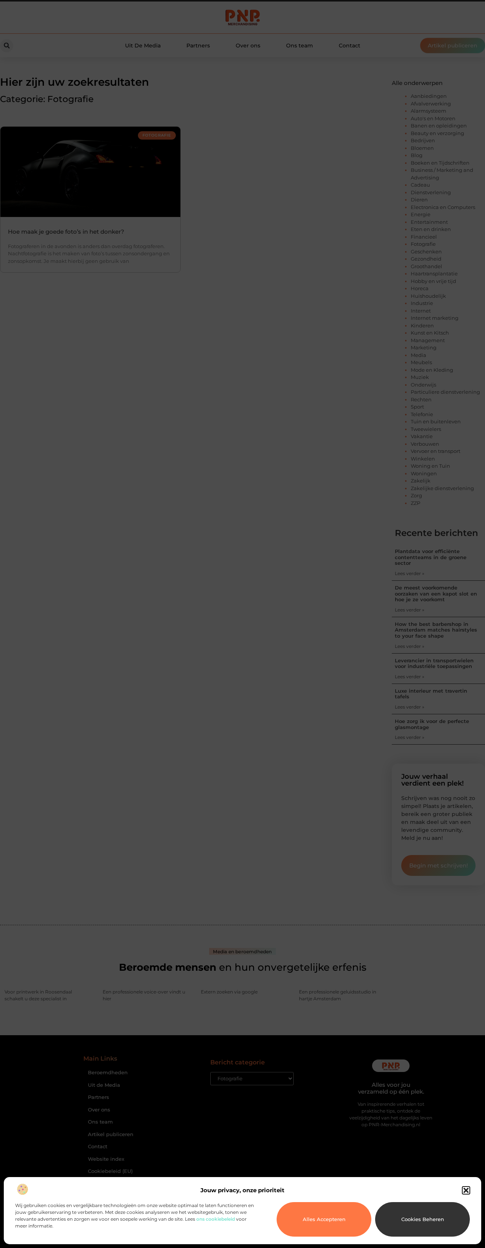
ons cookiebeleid (215, 1219)
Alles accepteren (324, 1219)
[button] (466, 1190)
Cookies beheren (422, 1219)
